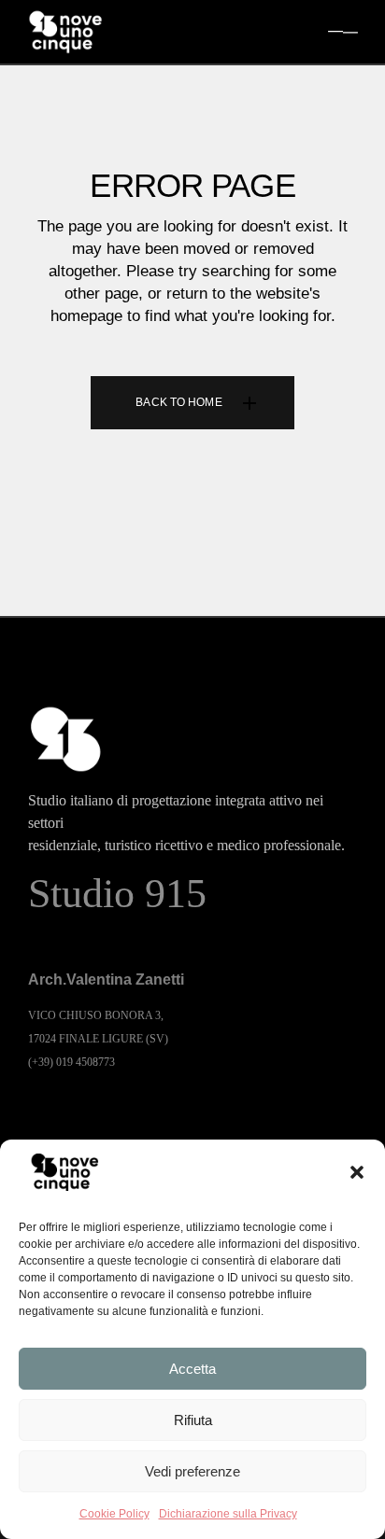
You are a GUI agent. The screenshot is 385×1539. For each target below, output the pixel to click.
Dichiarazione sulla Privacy (228, 1513)
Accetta (192, 1369)
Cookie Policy (114, 1513)
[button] (357, 1172)
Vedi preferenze (192, 1471)
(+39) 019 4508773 (71, 1062)
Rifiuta (193, 1420)
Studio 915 (117, 893)
